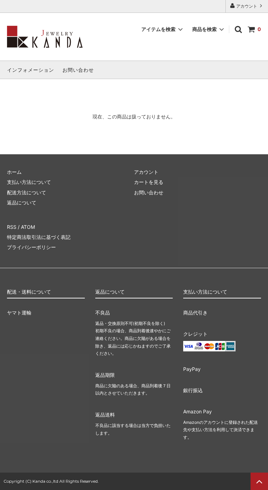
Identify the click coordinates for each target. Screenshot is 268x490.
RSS (11, 227)
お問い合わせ (78, 70)
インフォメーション (30, 70)
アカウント (246, 6)
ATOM (28, 227)
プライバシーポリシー (31, 247)
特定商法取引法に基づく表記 (38, 237)
